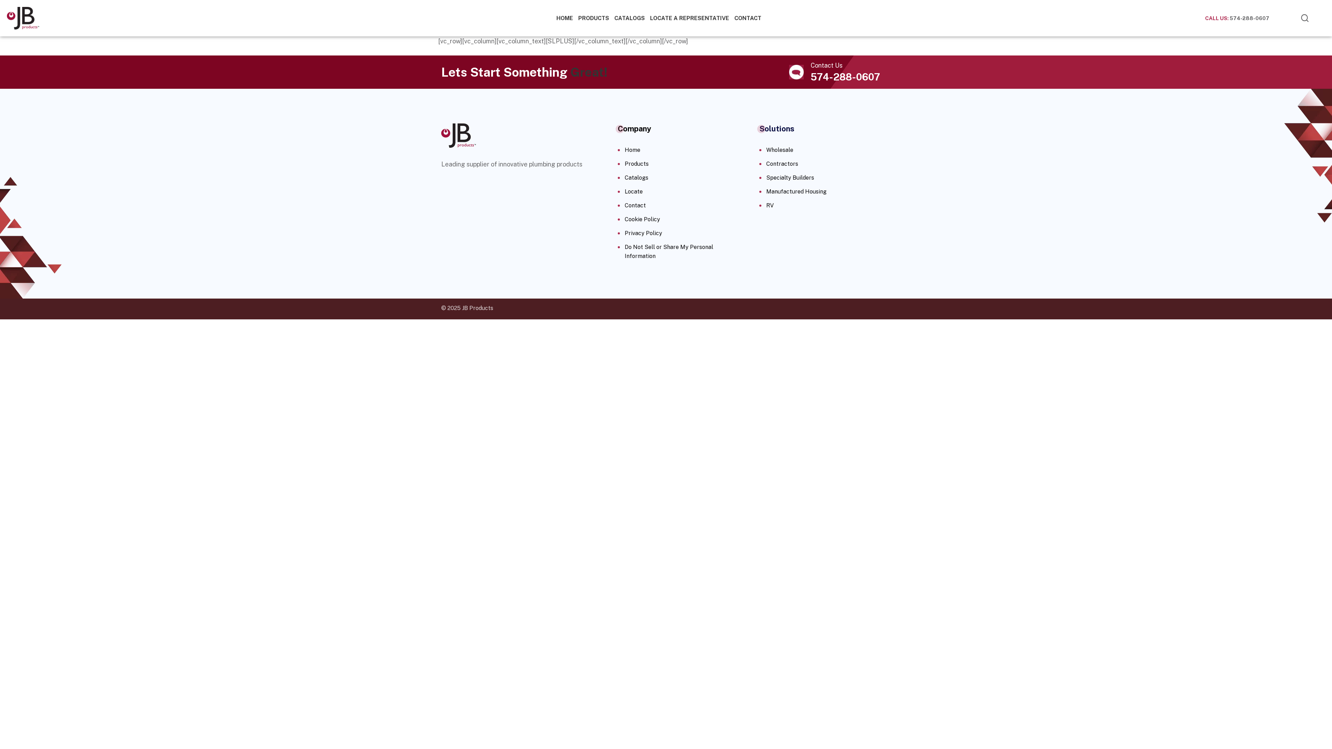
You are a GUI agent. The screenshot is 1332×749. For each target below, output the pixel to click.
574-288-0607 (1237, 18)
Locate (634, 191)
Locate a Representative (689, 18)
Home (564, 18)
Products (593, 18)
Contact (747, 18)
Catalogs (629, 18)
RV (770, 205)
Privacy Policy (643, 233)
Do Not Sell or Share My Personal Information (669, 251)
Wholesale (779, 150)
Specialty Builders (790, 177)
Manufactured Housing (796, 191)
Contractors (782, 164)
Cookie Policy (642, 219)
